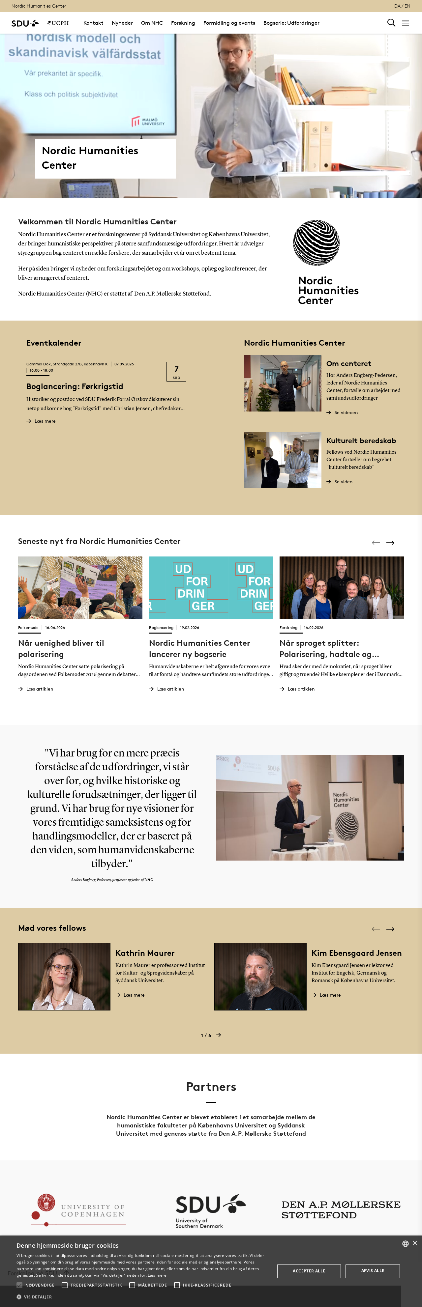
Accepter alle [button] (309, 1271)
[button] (19, 1285)
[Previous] (376, 542)
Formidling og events (229, 23)
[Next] (391, 542)
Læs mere (157, 1275)
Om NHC (152, 23)
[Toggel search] (391, 23)
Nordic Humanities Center (39, 6)
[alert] (211, 1271)
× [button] (414, 1243)
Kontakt (93, 23)
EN (407, 6)
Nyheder (122, 23)
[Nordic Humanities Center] (58, 22)
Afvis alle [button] (372, 1270)
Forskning (183, 23)
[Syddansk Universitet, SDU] (25, 22)
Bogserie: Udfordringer (291, 23)
